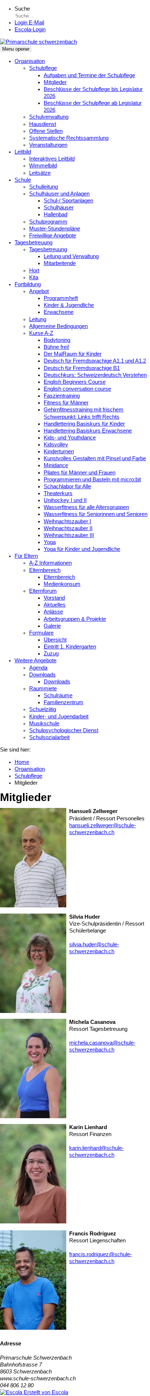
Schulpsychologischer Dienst (63, 730)
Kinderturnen (59, 451)
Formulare (41, 633)
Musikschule (44, 723)
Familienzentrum (63, 702)
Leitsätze (40, 173)
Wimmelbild (43, 166)
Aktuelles (55, 605)
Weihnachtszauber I (67, 521)
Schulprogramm (48, 222)
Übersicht (55, 640)
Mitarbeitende (60, 263)
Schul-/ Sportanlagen (68, 201)
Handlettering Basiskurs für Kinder (84, 424)
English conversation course (77, 389)
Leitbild (23, 152)
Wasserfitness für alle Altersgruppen (86, 507)
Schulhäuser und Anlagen (59, 194)
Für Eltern (26, 556)
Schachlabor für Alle (67, 486)
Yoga (50, 542)
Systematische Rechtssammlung (68, 138)
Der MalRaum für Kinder (73, 354)
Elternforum (43, 591)
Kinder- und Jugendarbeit (58, 716)
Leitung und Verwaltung (71, 256)
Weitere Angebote (35, 660)
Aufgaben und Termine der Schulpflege (89, 75)
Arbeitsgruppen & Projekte (75, 619)
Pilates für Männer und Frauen (79, 473)
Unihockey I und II (65, 500)
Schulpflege (43, 68)
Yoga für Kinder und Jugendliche (82, 549)
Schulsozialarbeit (49, 737)
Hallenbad (55, 214)
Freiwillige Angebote (52, 235)
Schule (23, 180)
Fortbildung (28, 284)
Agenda (38, 668)
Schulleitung (43, 187)
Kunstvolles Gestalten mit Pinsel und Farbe (95, 458)
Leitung (37, 319)
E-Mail (29, 22)
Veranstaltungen (48, 145)
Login (30, 29)
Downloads (42, 675)
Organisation (30, 61)
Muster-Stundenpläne (54, 229)
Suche (22, 9)
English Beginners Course (75, 382)
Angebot (39, 291)
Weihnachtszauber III (69, 535)
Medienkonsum (62, 584)
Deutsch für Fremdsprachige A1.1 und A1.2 (95, 361)
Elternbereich (44, 570)
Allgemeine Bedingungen (58, 326)
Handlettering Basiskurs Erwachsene (88, 431)
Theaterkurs (58, 493)
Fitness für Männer (66, 403)
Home (22, 762)
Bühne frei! (56, 347)
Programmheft (61, 298)
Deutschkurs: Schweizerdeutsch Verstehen (95, 375)
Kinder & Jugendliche (69, 305)
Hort (34, 270)
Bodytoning (57, 340)
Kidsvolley (56, 444)
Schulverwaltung (48, 117)
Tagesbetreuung (33, 242)
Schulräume (58, 695)
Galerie (52, 626)
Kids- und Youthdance (70, 438)
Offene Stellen (46, 131)
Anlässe (53, 612)
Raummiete (43, 688)
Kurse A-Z (41, 333)
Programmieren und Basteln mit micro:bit (92, 479)
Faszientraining (62, 396)
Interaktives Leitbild (52, 159)
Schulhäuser (59, 207)
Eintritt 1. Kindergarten (70, 647)
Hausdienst (42, 124)
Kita (33, 277)
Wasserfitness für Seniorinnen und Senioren (95, 514)
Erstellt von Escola (45, 1392)
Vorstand (54, 598)
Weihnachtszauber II (68, 528)
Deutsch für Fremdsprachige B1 (82, 368)
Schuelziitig (42, 709)
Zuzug (51, 653)
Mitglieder (55, 82)
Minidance (56, 465)
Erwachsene (59, 312)
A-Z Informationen (50, 563)
